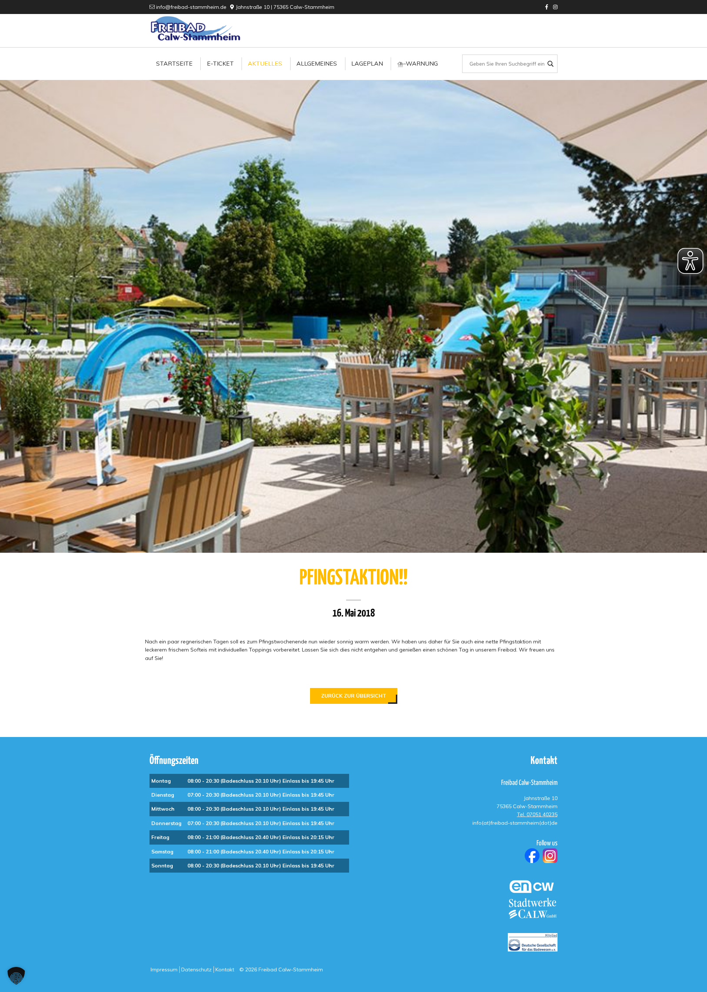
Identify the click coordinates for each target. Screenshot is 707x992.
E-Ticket (220, 63)
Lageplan (367, 63)
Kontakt (224, 969)
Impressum (164, 969)
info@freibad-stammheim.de (190, 7)
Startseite (174, 63)
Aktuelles (265, 63)
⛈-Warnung (417, 63)
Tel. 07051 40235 (537, 814)
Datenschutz (196, 969)
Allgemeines (316, 63)
